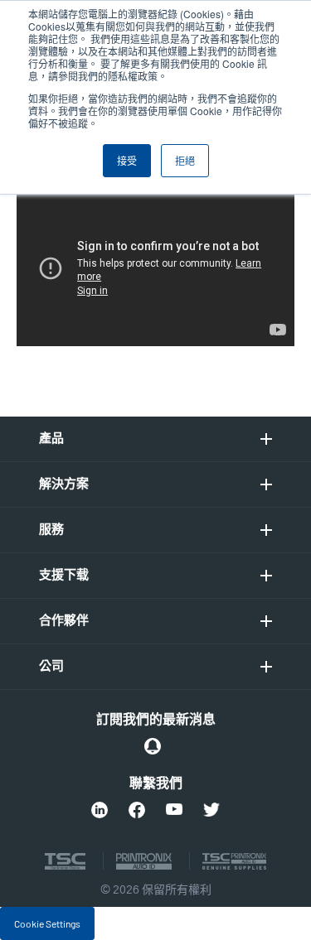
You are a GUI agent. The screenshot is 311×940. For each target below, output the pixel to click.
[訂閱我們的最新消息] (152, 746)
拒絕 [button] (185, 160)
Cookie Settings (47, 923)
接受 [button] (127, 160)
